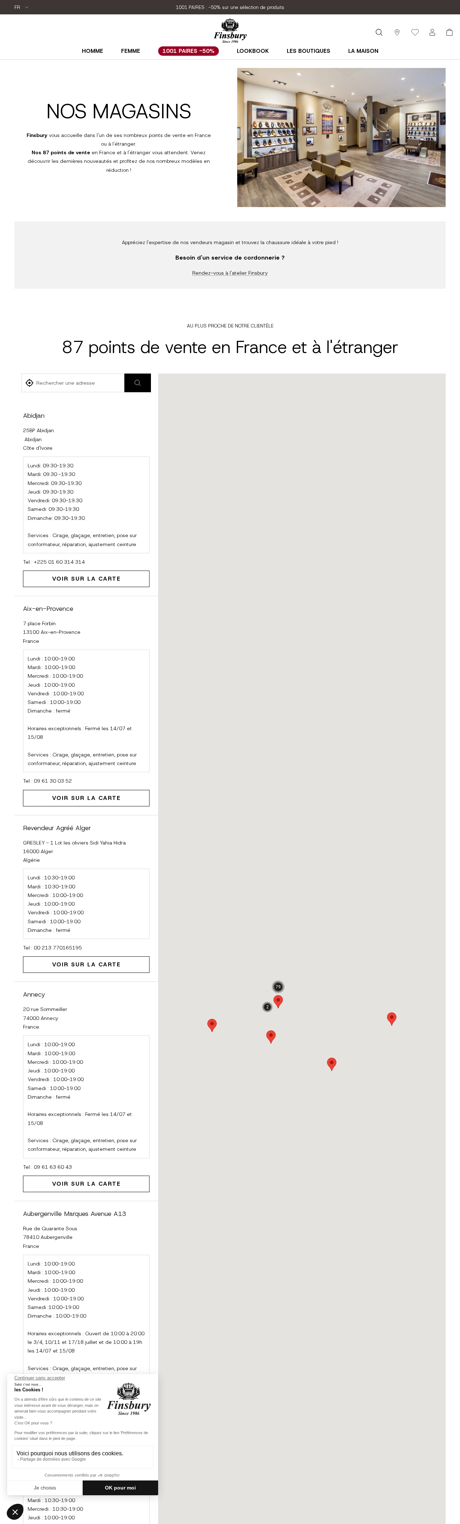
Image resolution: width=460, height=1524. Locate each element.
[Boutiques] (397, 32)
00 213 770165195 (58, 947)
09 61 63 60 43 (53, 1167)
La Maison (363, 51)
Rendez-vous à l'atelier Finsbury (230, 273)
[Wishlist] (415, 32)
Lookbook (253, 51)
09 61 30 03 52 (53, 781)
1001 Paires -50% (188, 51)
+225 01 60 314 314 (59, 562)
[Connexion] (432, 32)
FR (18, 7)
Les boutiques (308, 51)
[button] (271, 1037)
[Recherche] (379, 32)
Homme (92, 51)
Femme (130, 51)
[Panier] (449, 32)
